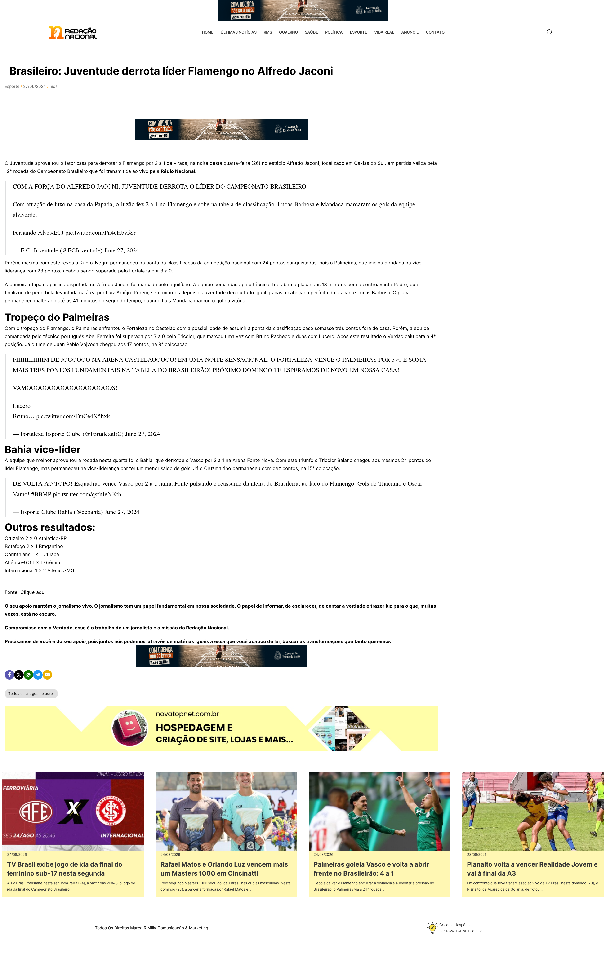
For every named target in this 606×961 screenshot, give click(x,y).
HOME (208, 32)
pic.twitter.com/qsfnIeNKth (87, 494)
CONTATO (435, 32)
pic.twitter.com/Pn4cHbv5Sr (100, 232)
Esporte (12, 86)
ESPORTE (358, 32)
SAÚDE (311, 32)
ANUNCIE (410, 32)
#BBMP (41, 494)
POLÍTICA (334, 32)
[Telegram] (38, 675)
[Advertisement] (489, 151)
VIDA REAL (384, 32)
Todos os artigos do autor (31, 693)
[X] (19, 675)
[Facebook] (9, 675)
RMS (268, 32)
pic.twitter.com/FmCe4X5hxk (73, 416)
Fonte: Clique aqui (25, 592)
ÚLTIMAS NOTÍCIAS (239, 32)
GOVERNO (288, 32)
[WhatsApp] (28, 675)
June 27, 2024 (121, 250)
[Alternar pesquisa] (550, 32)
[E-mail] (47, 675)
